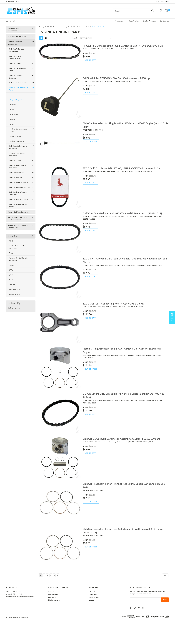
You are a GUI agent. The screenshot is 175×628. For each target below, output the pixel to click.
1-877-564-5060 (12, 2)
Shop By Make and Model (17, 36)
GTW (11, 270)
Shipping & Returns (54, 600)
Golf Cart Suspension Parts (18, 182)
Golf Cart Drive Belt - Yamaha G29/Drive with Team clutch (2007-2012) (122, 213)
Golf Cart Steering (15, 177)
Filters (12, 109)
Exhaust (12, 104)
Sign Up (55, 594)
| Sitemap (25, 617)
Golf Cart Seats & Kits (16, 173)
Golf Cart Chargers (15, 63)
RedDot (12, 285)
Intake (12, 124)
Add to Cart (90, 60)
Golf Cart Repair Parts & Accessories (17, 166)
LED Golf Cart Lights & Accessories (17, 154)
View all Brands (14, 294)
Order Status (52, 597)
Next (164, 575)
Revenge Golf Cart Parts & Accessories (18, 259)
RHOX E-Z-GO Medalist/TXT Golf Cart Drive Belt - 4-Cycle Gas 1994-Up (123, 45)
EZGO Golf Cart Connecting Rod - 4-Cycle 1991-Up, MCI (114, 303)
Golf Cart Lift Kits (15, 160)
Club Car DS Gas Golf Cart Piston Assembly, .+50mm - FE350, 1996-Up (121, 438)
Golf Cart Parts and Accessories (15, 43)
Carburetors (14, 95)
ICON (11, 280)
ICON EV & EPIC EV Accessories (14, 29)
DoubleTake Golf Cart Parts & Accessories (18, 226)
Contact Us (164, 21)
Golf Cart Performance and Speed (19, 130)
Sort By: (75, 38)
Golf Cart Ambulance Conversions (16, 50)
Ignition (12, 119)
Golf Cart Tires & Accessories (19, 187)
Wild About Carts (15, 289)
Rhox (11, 253)
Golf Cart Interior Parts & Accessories (18, 147)
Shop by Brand (13, 236)
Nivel (11, 241)
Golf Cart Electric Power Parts (17, 69)
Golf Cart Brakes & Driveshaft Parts (15, 57)
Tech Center (134, 21)
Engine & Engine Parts (17, 100)
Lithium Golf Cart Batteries (18, 212)
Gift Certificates (162, 2)
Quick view (60, 58)
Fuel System (14, 114)
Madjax (11, 265)
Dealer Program (149, 21)
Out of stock (91, 141)
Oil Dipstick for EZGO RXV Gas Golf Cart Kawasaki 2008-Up (116, 78)
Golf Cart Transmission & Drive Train (18, 193)
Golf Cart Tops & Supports (18, 199)
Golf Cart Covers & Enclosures (15, 77)
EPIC (10, 275)
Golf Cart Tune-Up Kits (17, 141)
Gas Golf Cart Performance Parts (18, 89)
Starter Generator (16, 136)
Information (118, 21)
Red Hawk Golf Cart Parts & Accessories (18, 247)
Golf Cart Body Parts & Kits (18, 83)
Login (49, 594)
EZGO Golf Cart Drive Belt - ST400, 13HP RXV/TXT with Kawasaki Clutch (123, 168)
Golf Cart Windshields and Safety (18, 205)
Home (41, 27)
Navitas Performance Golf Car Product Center (17, 218)
